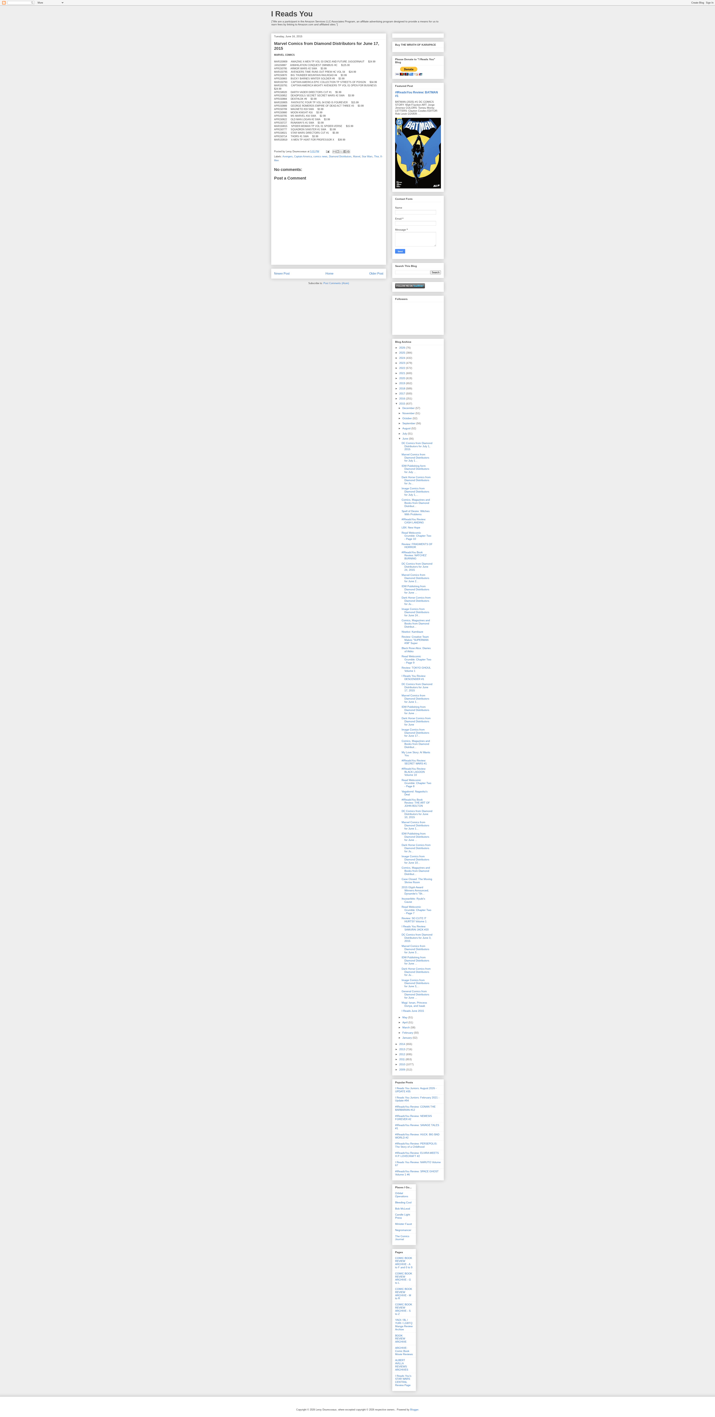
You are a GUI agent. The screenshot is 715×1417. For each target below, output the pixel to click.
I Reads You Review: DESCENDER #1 (414, 677)
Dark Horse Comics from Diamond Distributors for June (416, 721)
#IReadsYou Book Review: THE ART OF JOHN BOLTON (416, 802)
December (408, 408)
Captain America (303, 156)
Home (329, 273)
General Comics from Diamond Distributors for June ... (415, 994)
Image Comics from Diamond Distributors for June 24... (415, 612)
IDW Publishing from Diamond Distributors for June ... (415, 589)
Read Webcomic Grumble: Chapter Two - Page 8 (416, 783)
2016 (402, 398)
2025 (402, 352)
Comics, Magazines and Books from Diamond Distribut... (416, 503)
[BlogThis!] (338, 151)
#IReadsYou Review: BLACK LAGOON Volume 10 (414, 772)
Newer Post (282, 273)
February (408, 1032)
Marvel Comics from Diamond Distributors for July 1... (415, 457)
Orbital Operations (401, 1195)
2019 (402, 383)
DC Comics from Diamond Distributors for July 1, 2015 (417, 446)
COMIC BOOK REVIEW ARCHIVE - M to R (403, 1293)
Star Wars (367, 156)
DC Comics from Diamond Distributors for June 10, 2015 (417, 814)
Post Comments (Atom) (336, 283)
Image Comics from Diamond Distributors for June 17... (415, 732)
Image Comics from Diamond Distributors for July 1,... (415, 491)
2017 (402, 393)
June (405, 438)
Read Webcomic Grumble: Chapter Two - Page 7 (416, 910)
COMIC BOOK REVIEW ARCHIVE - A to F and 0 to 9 (403, 1263)
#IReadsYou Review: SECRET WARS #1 (414, 762)
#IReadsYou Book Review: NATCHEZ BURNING (414, 555)
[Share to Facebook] (345, 151)
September (409, 423)
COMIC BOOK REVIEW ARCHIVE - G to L (403, 1278)
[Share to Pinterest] (348, 151)
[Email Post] (327, 151)
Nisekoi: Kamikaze (412, 631)
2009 (402, 1069)
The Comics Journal (402, 1238)
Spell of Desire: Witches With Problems (416, 513)
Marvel (356, 156)
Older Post (376, 273)
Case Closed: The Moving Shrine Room (417, 881)
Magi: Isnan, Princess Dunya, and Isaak (414, 1004)
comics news (320, 156)
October (407, 418)
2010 (402, 1064)
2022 (402, 367)
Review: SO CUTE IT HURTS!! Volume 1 (414, 920)
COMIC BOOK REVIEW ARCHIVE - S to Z (403, 1309)
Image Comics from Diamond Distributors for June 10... (415, 859)
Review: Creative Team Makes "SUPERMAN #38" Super (415, 640)
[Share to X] (341, 151)
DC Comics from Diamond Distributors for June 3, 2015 (417, 937)
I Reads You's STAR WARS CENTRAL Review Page (403, 1380)
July (405, 433)
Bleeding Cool (403, 1202)
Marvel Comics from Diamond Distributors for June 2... (415, 578)
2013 (402, 1049)
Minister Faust (403, 1223)
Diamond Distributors (340, 156)
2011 (402, 1059)
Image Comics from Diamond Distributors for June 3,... (415, 983)
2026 (402, 347)
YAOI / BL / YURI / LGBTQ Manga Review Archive (404, 1324)
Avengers (287, 156)
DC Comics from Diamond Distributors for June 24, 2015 (417, 566)
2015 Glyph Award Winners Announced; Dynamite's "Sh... (415, 890)
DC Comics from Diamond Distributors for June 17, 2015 (417, 687)
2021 (402, 373)
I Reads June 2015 (413, 1010)
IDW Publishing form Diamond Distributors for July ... (415, 469)
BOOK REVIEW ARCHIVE (400, 1338)
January (407, 1037)
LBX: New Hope (411, 527)
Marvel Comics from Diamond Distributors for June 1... (415, 698)
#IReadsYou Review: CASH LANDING (414, 521)
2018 (402, 388)
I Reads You (292, 14)
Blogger (414, 1409)
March (406, 1027)
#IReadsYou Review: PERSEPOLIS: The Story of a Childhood (416, 1145)
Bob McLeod (402, 1208)
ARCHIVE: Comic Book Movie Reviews (404, 1351)
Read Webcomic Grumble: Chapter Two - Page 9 (416, 659)
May (405, 1017)
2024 (402, 357)
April (405, 1022)
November (408, 413)
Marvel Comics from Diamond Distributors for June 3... (415, 949)
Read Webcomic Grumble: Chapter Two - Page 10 (416, 536)
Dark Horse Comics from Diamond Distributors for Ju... (416, 480)
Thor (376, 156)
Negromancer (403, 1230)
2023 (402, 362)
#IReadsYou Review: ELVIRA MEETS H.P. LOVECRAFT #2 (417, 1154)
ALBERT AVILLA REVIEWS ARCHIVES (401, 1365)
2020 (402, 378)
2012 (402, 1054)
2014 (402, 1044)
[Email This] (334, 151)
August (406, 428)
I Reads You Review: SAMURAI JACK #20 (415, 928)
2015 (402, 403)
